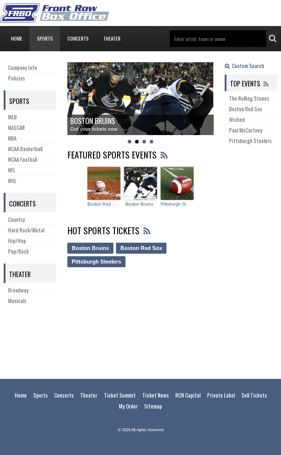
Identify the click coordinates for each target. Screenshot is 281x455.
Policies (16, 78)
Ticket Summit (120, 395)
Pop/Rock (18, 251)
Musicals (17, 301)
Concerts (78, 38)
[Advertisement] (140, 340)
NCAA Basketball (25, 149)
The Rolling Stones (249, 98)
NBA (12, 138)
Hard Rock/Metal (26, 230)
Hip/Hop (17, 240)
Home (16, 38)
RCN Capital (188, 395)
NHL (12, 180)
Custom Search (247, 66)
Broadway (18, 290)
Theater (111, 38)
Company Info (22, 67)
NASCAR (16, 127)
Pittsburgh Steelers (176, 204)
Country (16, 219)
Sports (45, 38)
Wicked (237, 119)
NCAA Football (22, 159)
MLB (12, 117)
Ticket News (155, 395)
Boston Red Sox (102, 204)
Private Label (221, 395)
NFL (11, 170)
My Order (128, 406)
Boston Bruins (139, 204)
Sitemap (153, 406)
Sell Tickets (254, 395)
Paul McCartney (245, 130)
